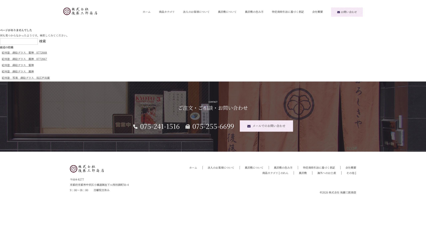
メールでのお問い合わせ (268, 126)
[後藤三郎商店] (80, 11)
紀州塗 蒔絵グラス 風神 (18, 71)
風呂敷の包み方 (254, 12)
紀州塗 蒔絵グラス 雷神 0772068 (24, 52)
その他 (350, 173)
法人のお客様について (196, 12)
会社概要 (317, 12)
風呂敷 (303, 173)
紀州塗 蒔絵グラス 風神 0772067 (24, 59)
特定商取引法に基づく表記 (288, 12)
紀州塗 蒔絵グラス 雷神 (18, 65)
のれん (284, 173)
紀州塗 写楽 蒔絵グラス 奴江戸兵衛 (26, 78)
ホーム (147, 12)
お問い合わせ (349, 12)
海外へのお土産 (326, 173)
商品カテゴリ (167, 12)
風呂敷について (227, 12)
